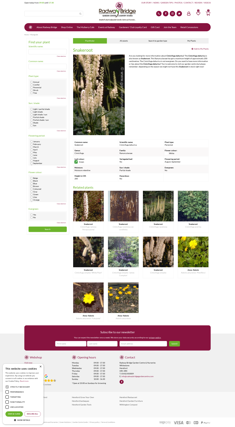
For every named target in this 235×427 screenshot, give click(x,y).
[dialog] (23, 394)
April (35, 150)
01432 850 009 (159, 13)
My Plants (191, 41)
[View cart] (208, 13)
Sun (34, 125)
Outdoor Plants (30, 408)
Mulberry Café (30, 404)
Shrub (35, 90)
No (34, 217)
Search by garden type (158, 41)
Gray (35, 192)
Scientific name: (36, 46)
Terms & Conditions (108, 422)
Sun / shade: (34, 103)
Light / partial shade (41, 109)
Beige (35, 178)
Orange (36, 200)
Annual (36, 82)
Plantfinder (90, 41)
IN (172, 13)
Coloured (37, 189)
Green (35, 194)
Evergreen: (34, 209)
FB (165, 13)
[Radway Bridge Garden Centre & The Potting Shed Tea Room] (117, 11)
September (37, 163)
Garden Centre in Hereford (35, 397)
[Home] (30, 27)
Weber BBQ (29, 401)
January (36, 141)
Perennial (37, 87)
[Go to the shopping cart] (208, 13)
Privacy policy (95, 422)
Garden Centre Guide (80, 422)
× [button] (40, 367)
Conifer (36, 85)
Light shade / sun (40, 115)
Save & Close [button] (14, 414)
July (35, 158)
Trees (26, 412)
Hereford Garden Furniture (131, 401)
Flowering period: (37, 135)
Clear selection (61, 56)
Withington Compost (128, 404)
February (37, 144)
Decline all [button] (32, 414)
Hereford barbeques (80, 401)
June (35, 155)
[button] (23, 420)
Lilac (35, 197)
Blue (35, 184)
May (35, 152)
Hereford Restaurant (128, 397)
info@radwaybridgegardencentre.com (137, 376)
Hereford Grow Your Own (83, 397)
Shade (35, 123)
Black (35, 181)
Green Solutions (65, 422)
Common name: (36, 61)
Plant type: (34, 76)
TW (179, 13)
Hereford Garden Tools (81, 404)
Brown (36, 186)
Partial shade (38, 117)
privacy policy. (155, 337)
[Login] (188, 13)
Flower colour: (35, 172)
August (36, 161)
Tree (35, 93)
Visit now (28, 363)
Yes (34, 215)
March (36, 147)
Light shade (38, 112)
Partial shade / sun (41, 120)
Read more (24, 381)
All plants (124, 41)
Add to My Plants (201, 49)
